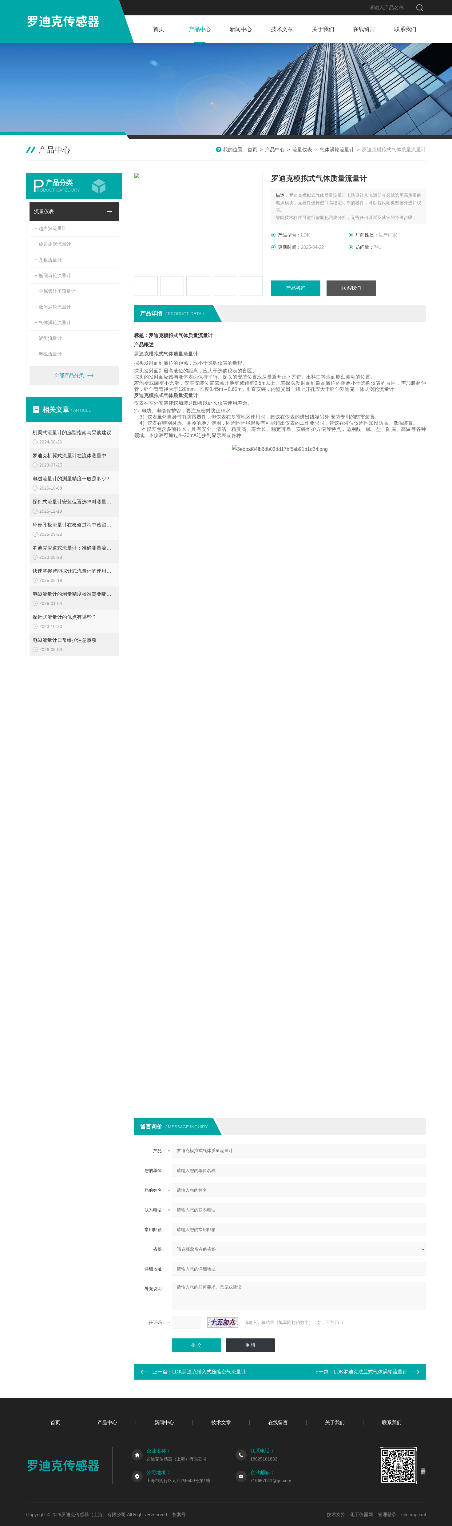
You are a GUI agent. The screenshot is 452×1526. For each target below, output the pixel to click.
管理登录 (387, 1514)
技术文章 (282, 29)
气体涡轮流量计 (337, 149)
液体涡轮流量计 (55, 306)
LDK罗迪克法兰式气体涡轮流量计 (370, 1371)
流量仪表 (302, 149)
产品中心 (200, 29)
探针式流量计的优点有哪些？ (65, 617)
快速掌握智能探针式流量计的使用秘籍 (74, 571)
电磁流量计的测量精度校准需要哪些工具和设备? (74, 594)
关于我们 (323, 29)
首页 (158, 29)
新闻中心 (241, 29)
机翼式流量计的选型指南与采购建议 (72, 432)
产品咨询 (296, 288)
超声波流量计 (52, 228)
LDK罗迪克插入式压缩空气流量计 (209, 1371)
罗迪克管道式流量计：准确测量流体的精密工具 (74, 547)
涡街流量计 (50, 338)
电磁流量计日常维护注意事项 (65, 640)
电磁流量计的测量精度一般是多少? (71, 478)
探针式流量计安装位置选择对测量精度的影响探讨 (74, 501)
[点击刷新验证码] (222, 1322)
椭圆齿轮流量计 (55, 275)
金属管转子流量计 (57, 291)
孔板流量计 (50, 259)
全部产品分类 (69, 375)
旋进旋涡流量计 (55, 244)
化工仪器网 (361, 1514)
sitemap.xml (413, 1514)
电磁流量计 (50, 353)
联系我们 (405, 29)
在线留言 (364, 29)
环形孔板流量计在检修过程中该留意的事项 (74, 524)
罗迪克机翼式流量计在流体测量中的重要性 (74, 455)
